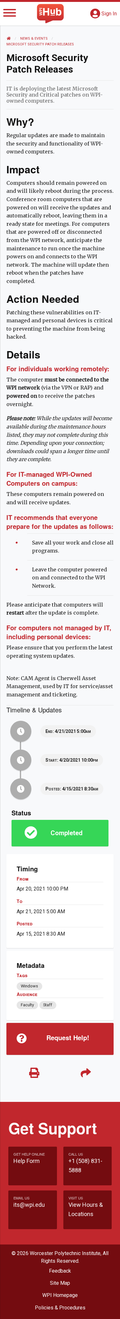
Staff (47, 1004)
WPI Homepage (60, 1295)
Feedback (60, 1271)
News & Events (34, 38)
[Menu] (9, 14)
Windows (29, 986)
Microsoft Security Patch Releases (40, 44)
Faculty (27, 1004)
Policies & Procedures (60, 1308)
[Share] (86, 1073)
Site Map (60, 1283)
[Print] (34, 1073)
